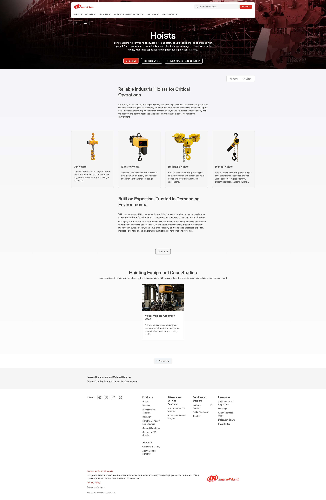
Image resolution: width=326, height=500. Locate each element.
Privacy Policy (93, 482)
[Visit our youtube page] (99, 397)
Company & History (151, 446)
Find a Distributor (200, 412)
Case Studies (224, 424)
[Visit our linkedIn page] (120, 397)
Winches (146, 405)
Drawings (222, 408)
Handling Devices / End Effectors (151, 422)
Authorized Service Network (176, 410)
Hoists (145, 401)
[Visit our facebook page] (113, 397)
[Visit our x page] (106, 397)
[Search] (196, 6)
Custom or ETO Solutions (149, 433)
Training (196, 416)
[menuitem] (78, 14)
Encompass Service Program (177, 417)
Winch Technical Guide (225, 414)
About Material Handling (149, 452)
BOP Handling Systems (148, 411)
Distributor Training (226, 420)
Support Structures (151, 428)
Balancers (147, 417)
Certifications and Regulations (226, 403)
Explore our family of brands (100, 471)
